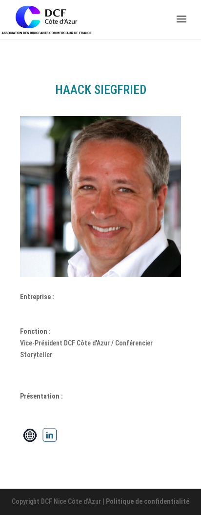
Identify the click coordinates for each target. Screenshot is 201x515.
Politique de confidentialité (147, 501)
